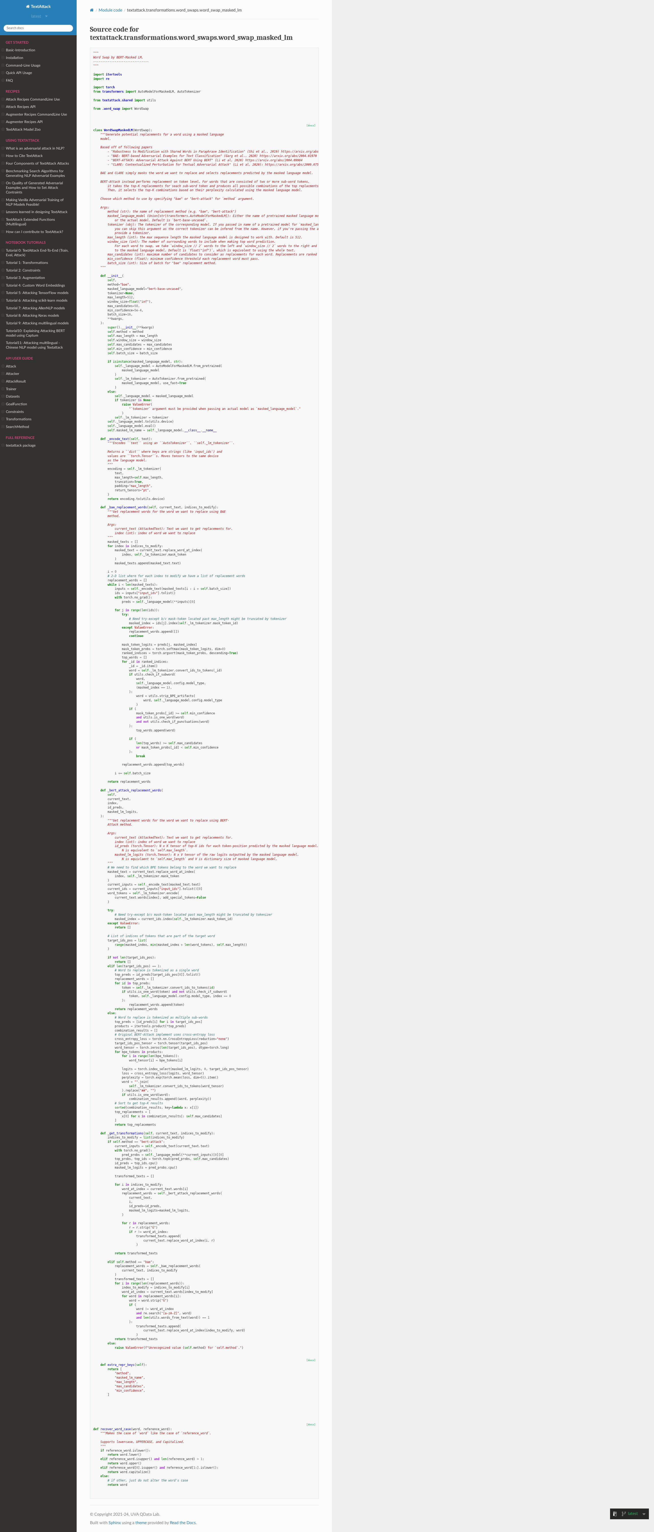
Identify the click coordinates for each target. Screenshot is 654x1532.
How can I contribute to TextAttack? (34, 232)
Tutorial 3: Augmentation (25, 278)
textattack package (21, 445)
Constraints (15, 412)
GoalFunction (16, 404)
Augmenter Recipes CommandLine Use (36, 114)
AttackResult (16, 381)
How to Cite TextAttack (24, 156)
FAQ (9, 80)
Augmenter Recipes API (24, 122)
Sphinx (115, 1523)
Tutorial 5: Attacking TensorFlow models (37, 293)
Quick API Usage (19, 73)
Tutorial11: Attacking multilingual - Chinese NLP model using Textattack (34, 345)
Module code (110, 10)
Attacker (12, 374)
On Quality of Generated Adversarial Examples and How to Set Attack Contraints (34, 187)
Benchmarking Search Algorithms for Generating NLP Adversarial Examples (35, 173)
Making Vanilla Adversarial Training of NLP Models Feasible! (35, 202)
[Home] (92, 10)
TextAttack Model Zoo (23, 129)
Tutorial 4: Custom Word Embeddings (35, 285)
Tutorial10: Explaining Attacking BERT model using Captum (35, 333)
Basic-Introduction (20, 50)
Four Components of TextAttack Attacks (37, 163)
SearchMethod (17, 427)
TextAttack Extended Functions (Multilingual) (30, 222)
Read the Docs (183, 1523)
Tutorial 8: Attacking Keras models (32, 315)
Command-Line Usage (23, 65)
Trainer (11, 389)
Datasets (13, 396)
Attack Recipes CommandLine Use (33, 99)
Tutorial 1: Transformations (27, 263)
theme (141, 1523)
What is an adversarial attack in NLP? (35, 148)
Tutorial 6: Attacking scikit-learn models (36, 300)
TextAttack (40, 7)
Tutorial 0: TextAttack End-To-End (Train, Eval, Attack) (37, 253)
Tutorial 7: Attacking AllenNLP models (35, 308)
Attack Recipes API (21, 107)
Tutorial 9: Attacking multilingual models (37, 323)
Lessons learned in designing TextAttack (36, 212)
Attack (11, 366)
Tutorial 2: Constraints (23, 270)
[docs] (311, 125)
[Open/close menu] (3, 50)
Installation (14, 58)
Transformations (18, 419)
